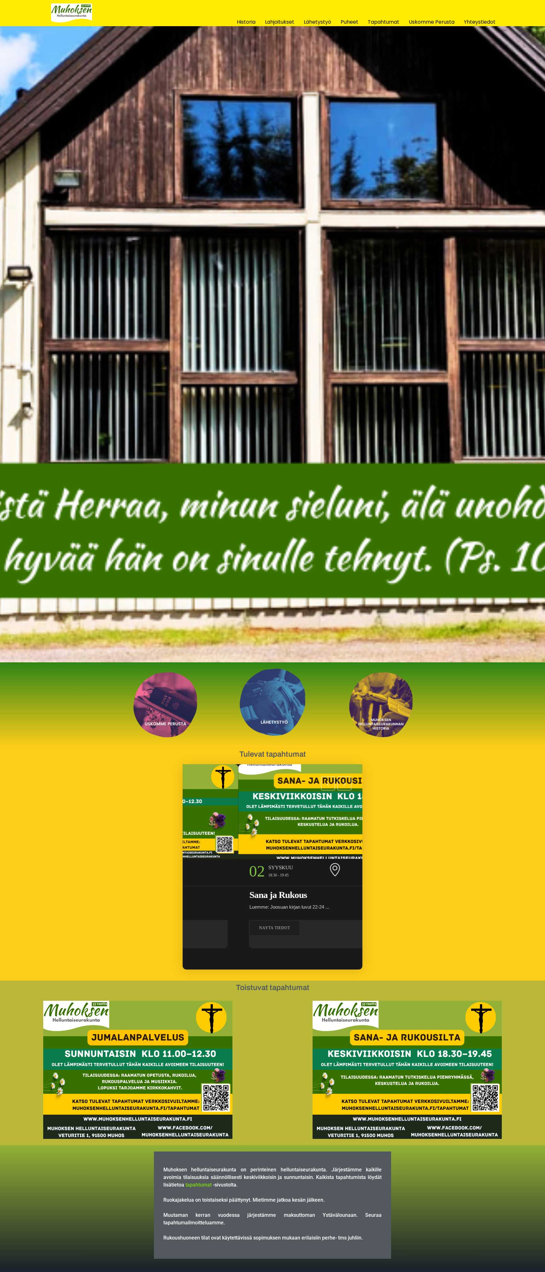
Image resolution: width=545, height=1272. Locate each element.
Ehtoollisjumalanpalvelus (307, 895)
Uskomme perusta (431, 22)
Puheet (349, 22)
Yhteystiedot (479, 22)
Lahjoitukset (279, 22)
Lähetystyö (317, 22)
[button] (328, 783)
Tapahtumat (383, 22)
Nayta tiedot (286, 928)
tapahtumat (198, 1185)
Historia (246, 22)
